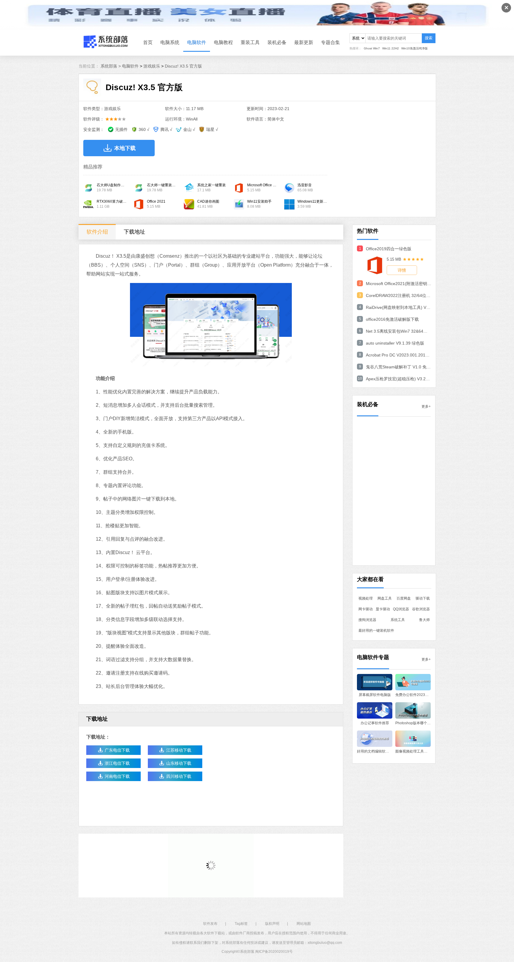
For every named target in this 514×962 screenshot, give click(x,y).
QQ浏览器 (401, 609)
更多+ (426, 406)
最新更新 (303, 42)
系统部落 (247, 952)
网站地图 (304, 924)
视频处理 (365, 598)
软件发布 (210, 924)
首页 (148, 42)
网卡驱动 (365, 609)
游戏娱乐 (151, 66)
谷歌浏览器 (421, 609)
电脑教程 (223, 42)
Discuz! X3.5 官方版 (183, 66)
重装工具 (250, 42)
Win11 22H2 (390, 48)
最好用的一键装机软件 (376, 630)
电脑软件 (196, 42)
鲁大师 (424, 620)
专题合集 (330, 42)
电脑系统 (169, 42)
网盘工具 (384, 598)
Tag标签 (241, 924)
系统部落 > (111, 66)
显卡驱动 (383, 609)
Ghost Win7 (372, 48)
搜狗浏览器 (367, 620)
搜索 (428, 38)
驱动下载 (423, 598)
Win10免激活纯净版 (414, 48)
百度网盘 (404, 598)
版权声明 (272, 924)
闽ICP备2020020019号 (274, 952)
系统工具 (398, 620)
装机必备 (276, 42)
